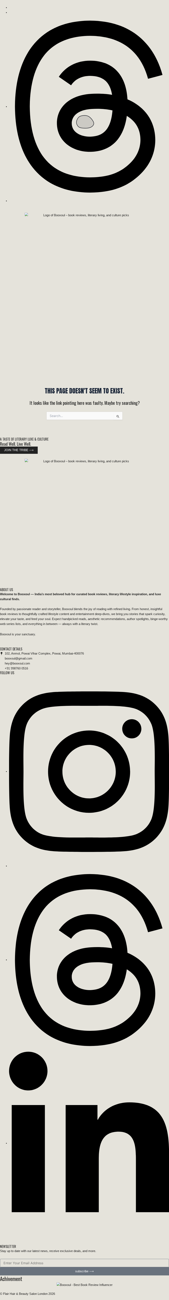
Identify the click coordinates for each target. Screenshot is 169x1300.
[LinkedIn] (89, 1143)
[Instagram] (89, 771)
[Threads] (89, 106)
